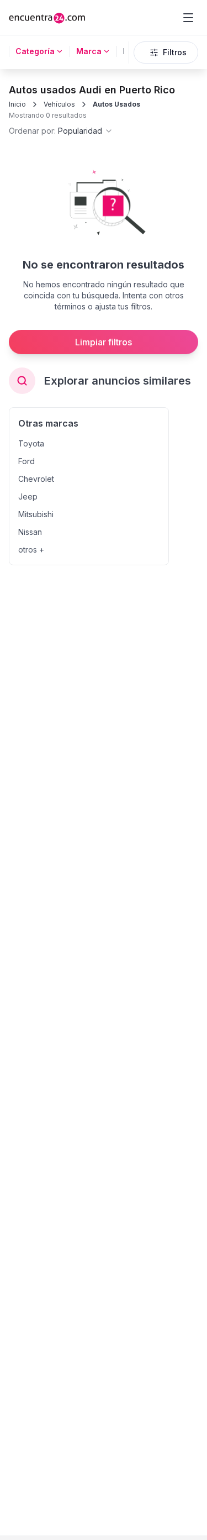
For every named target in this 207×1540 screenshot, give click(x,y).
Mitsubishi (36, 514)
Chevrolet (36, 478)
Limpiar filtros (103, 342)
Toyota (31, 443)
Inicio (17, 104)
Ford (26, 461)
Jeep (28, 496)
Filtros (175, 52)
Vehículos (59, 104)
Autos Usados (116, 104)
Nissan (30, 532)
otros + (31, 549)
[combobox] (61, 131)
